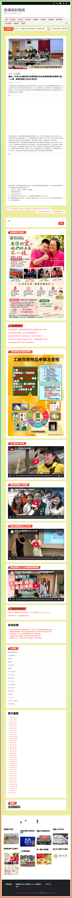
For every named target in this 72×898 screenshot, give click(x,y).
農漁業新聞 (59, 19)
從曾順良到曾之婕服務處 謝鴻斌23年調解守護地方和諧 (25, 636)
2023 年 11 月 (13, 786)
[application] (36, 461)
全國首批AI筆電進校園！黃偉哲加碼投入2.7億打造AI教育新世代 (25, 336)
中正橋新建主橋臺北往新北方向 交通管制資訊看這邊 (50, 211)
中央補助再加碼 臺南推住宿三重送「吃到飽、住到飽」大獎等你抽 (43, 28)
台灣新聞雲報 (11, 684)
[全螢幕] (62, 476)
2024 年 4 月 (13, 776)
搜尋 (9, 221)
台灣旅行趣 (11, 687)
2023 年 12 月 (13, 784)
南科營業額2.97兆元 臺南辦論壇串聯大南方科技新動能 (25, 633)
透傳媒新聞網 (14, 10)
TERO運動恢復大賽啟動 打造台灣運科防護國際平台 (22, 332)
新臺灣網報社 (16, 325)
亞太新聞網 (11, 704)
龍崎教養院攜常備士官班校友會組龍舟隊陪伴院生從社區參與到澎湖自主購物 (30, 631)
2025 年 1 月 (13, 757)
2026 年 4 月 (13, 726)
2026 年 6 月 (13, 722)
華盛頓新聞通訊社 (13, 652)
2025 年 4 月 (13, 751)
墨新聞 (10, 662)
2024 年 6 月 (13, 772)
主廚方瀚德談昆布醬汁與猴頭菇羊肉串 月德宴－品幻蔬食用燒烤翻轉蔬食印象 (31, 629)
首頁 (6, 19)
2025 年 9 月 (13, 740)
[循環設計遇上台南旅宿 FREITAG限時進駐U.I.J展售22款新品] (66, 28)
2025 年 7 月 (13, 744)
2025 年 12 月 (13, 734)
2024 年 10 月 (13, 763)
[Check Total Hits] (14, 806)
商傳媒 (10, 658)
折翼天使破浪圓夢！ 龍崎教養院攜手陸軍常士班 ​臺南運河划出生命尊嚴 (27, 329)
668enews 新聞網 (12, 700)
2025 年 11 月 (13, 736)
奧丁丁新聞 (11, 675)
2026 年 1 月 (13, 732)
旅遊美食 (35, 19)
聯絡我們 (16, 23)
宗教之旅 (20, 19)
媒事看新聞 (11, 691)
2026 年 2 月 (13, 730)
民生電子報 (11, 665)
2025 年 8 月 (13, 742)
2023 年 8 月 (13, 792)
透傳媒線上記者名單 (20, 885)
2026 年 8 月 (13, 718)
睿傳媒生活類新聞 (18, 608)
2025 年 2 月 (13, 755)
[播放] (10, 476)
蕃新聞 (10, 668)
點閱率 (23, 23)
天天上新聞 (11, 681)
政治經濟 (28, 19)
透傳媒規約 (9, 884)
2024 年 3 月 (13, 778)
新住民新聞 (8, 23)
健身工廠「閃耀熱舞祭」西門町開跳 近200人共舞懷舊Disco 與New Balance (29, 612)
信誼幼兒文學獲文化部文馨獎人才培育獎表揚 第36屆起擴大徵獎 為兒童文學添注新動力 (29, 208)
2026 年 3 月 (13, 728)
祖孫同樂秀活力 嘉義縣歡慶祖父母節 (18, 615)
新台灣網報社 (11, 655)
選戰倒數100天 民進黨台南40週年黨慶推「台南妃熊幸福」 (26, 638)
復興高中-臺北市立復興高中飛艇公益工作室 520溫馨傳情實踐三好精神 (27, 339)
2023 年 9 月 (13, 790)
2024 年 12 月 (13, 759)
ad (11, 73)
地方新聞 (12, 19)
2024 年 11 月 (13, 761)
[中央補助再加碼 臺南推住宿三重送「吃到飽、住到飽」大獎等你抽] (21, 28)
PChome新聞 (11, 671)
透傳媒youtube (30, 884)
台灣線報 (10, 694)
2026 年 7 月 (13, 720)
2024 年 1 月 (13, 782)
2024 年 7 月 (13, 769)
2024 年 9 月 (13, 765)
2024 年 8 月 (13, 767)
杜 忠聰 (10, 82)
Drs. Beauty (11, 697)
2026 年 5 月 (13, 724)
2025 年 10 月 (13, 738)
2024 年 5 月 (13, 774)
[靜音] (59, 476)
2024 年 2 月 (13, 780)
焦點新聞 (50, 19)
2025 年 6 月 (13, 747)
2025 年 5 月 (13, 749)
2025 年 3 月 (13, 753)
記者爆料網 (11, 678)
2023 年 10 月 (13, 788)
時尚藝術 (43, 19)
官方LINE (48, 884)
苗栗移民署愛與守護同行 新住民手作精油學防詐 (21, 342)
